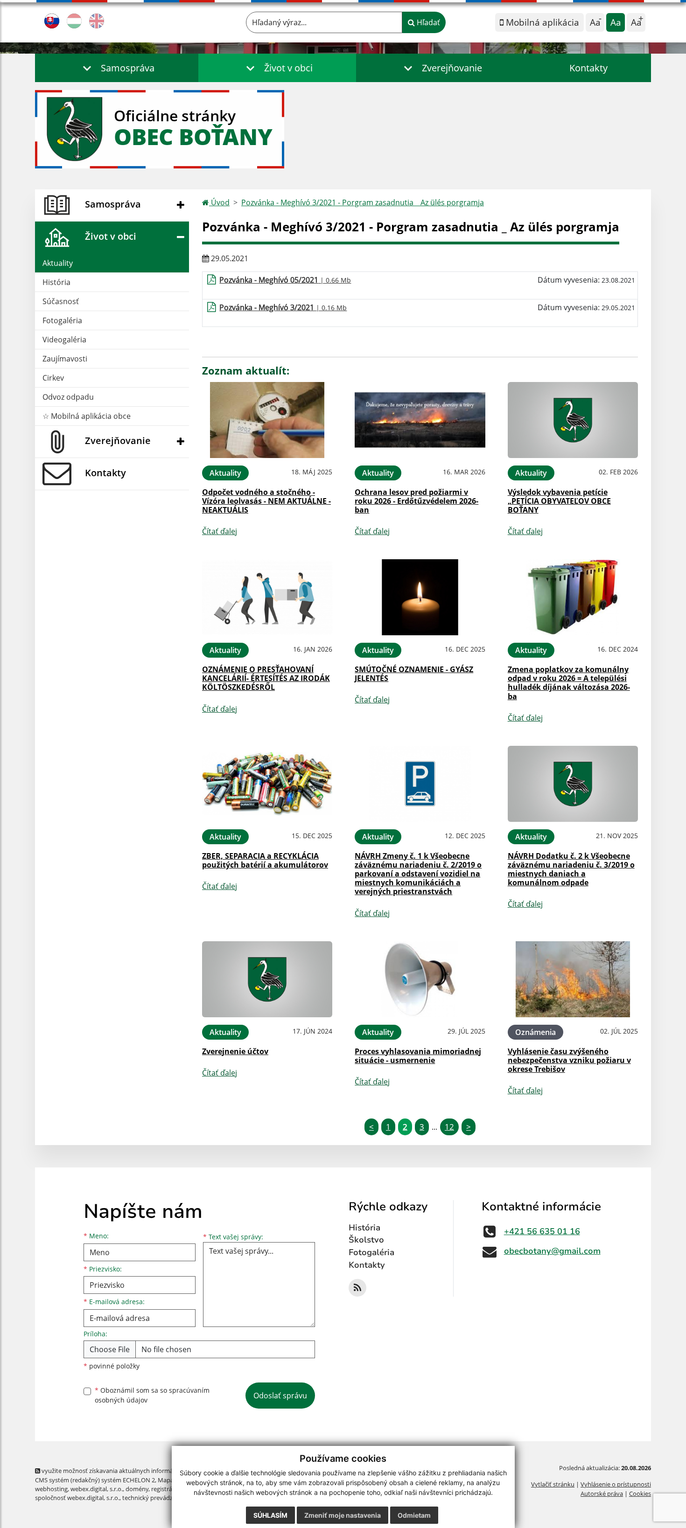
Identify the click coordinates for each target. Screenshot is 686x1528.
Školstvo (366, 1239)
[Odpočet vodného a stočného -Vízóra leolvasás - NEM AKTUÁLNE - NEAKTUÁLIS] (267, 420)
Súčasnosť (60, 301)
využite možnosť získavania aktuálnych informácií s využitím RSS (130, 1470)
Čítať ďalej (219, 531)
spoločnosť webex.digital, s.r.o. (77, 1497)
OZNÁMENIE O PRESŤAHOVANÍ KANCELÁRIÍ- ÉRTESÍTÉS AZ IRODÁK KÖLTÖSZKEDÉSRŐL (266, 678)
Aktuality (57, 263)
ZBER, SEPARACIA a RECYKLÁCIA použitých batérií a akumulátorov (265, 860)
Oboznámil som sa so (152, 1395)
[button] (116, 68)
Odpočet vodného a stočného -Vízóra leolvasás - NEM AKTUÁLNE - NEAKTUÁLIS (266, 501)
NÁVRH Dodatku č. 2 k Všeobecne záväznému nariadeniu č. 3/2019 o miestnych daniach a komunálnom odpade (571, 869)
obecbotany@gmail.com (552, 1251)
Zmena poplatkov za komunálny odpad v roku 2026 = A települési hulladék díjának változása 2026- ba (569, 682)
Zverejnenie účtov (235, 1051)
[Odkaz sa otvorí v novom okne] (357, 1288)
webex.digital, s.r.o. (96, 1489)
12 (449, 1126)
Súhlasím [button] (270, 1515)
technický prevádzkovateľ (157, 1497)
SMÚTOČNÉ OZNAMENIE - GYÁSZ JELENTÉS (414, 673)
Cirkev (53, 378)
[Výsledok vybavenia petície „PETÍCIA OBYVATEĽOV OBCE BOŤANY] (573, 420)
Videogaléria (64, 339)
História (56, 282)
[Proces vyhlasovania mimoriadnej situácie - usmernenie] (420, 979)
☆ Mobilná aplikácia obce (86, 416)
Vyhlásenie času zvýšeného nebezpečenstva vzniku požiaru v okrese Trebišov (569, 1060)
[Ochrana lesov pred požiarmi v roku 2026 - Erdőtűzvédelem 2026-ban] (420, 420)
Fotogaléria (62, 320)
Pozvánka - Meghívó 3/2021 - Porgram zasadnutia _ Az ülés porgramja (362, 202)
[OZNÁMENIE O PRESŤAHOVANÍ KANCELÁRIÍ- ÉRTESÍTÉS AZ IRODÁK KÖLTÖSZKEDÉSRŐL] (267, 597)
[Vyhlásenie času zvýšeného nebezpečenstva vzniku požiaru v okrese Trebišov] (573, 979)
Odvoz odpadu (68, 397)
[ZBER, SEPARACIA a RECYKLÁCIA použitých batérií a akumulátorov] (267, 784)
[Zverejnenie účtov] (267, 979)
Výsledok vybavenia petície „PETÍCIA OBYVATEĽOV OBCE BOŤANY (559, 501)
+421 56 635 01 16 (542, 1231)
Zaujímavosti (64, 359)
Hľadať (427, 22)
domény (137, 1489)
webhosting (51, 1489)
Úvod (219, 202)
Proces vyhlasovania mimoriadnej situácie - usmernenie (418, 1055)
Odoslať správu (280, 1395)
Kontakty (588, 68)
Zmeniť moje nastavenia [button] (342, 1515)
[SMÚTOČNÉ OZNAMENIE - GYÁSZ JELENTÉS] (420, 597)
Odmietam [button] (414, 1515)
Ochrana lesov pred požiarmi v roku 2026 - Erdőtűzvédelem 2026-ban (416, 501)
